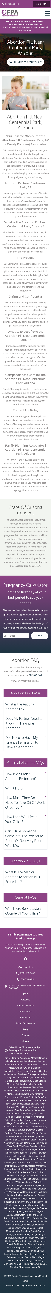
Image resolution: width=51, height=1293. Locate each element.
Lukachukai (38, 1225)
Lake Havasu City (23, 1081)
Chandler (19, 1068)
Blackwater (19, 1215)
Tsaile (43, 1238)
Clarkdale (36, 1162)
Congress (16, 1225)
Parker (44, 1179)
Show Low (22, 1126)
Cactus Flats (30, 1257)
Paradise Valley (32, 1120)
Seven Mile (36, 1260)
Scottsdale (9, 1071)
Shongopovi (24, 1267)
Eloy (16, 1110)
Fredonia (42, 1254)
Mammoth (17, 1254)
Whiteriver (40, 1166)
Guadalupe (40, 1149)
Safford (39, 1130)
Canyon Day (31, 1221)
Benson (23, 1153)
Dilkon (34, 1247)
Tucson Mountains (37, 1126)
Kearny (22, 1208)
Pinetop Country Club (24, 1234)
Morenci (26, 1247)
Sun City (39, 1091)
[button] (25, 706)
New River (39, 1104)
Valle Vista (31, 1189)
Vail (20, 1113)
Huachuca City (32, 1211)
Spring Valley (14, 1228)
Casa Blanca (20, 1251)
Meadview (34, 1238)
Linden (42, 1198)
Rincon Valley (11, 1153)
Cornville (28, 1176)
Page (14, 1140)
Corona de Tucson (22, 1133)
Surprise (34, 1071)
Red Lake (18, 1244)
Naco (34, 1267)
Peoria (18, 1071)
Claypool (8, 1264)
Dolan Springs (17, 1221)
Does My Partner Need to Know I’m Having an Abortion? (23, 723)
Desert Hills (32, 1198)
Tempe (25, 1071)
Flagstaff (11, 1077)
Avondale (42, 1074)
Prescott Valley (14, 1087)
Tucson (43, 1064)
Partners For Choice (35, 1285)
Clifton (32, 1169)
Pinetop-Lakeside (12, 1169)
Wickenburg (24, 1140)
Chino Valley (17, 1120)
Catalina (35, 1143)
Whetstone (14, 1192)
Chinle (18, 1172)
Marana (10, 1084)
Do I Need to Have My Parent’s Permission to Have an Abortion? (21, 742)
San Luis (19, 1094)
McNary (33, 1264)
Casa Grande (39, 1081)
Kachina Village (15, 1185)
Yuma (13, 1074)
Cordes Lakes (30, 1185)
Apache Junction (26, 1091)
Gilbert (28, 1068)
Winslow (10, 1136)
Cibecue (38, 1241)
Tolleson (42, 1140)
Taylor (25, 1169)
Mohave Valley (32, 1182)
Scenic (40, 1215)
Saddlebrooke (14, 1130)
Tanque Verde (26, 1110)
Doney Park (10, 1156)
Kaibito (7, 1218)
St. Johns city (10, 1179)
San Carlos (25, 1162)
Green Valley (18, 1104)
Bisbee (29, 1156)
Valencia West (23, 1117)
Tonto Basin (27, 1241)
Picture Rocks (39, 1133)
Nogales (29, 1104)
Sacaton (8, 1202)
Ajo (41, 1182)
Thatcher (41, 1153)
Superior (32, 1192)
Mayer (20, 1257)
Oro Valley (39, 1084)
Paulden (8, 1162)
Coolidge (10, 1117)
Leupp (33, 1254)
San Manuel (40, 1176)
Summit (21, 1156)
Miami (25, 1238)
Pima (22, 1189)
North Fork (31, 1215)
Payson (35, 1107)
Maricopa (9, 1081)
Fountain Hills (27, 1100)
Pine (8, 1225)
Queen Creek (37, 1077)
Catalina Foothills (24, 1084)
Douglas (26, 1107)
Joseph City (18, 1211)
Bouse (26, 1254)
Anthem (38, 1100)
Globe (33, 1140)
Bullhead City (10, 1091)
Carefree (19, 1176)
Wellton (23, 1192)
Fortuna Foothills (28, 1097)
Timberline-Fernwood (26, 1195)
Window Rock (11, 1208)
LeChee (17, 1238)
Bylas (41, 1251)
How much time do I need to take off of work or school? (25, 802)
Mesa (11, 1068)
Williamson (17, 1149)
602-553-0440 (35, 675)
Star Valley (37, 1202)
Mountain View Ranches (18, 1231)
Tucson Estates (21, 1123)
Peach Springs (14, 1247)
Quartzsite (37, 1218)
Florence (14, 1100)
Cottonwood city (37, 1123)
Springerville (33, 1208)
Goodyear (22, 1074)
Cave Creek (39, 1156)
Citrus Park (28, 1149)
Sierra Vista (37, 1087)
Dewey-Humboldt (26, 1166)
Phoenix (34, 1064)
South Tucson (37, 1159)
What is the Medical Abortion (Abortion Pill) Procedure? (22, 877)
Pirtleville (42, 1221)
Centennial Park (13, 1241)
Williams (20, 1182)
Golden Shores (23, 1260)
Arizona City (21, 1136)
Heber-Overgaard (30, 1205)
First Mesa (27, 1225)
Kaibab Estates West (21, 1218)
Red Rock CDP (24, 1179)
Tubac (10, 1251)
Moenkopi (32, 1251)
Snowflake (35, 1146)
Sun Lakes (38, 1113)
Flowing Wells (14, 1107)
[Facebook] (25, 959)
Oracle (36, 1179)
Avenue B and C (31, 1172)
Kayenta (32, 1153)
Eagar (16, 1162)
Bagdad (17, 1205)
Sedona (8, 1133)
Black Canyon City (22, 1202)
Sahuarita (29, 1094)
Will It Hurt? (14, 788)
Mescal (7, 1254)
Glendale (37, 1068)
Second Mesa (28, 1228)
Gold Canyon (28, 1130)
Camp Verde (10, 1126)
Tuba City (32, 1136)
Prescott (27, 1087)
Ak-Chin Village (21, 1264)
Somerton (27, 1113)
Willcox (10, 1182)
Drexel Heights (12, 1097)
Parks (41, 1247)
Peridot (39, 1228)
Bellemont (11, 1257)
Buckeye (32, 1074)
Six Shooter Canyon (34, 1244)
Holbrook (11, 1159)
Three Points (23, 1159)
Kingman (39, 1094)
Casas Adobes (23, 1077)
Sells (42, 1205)
